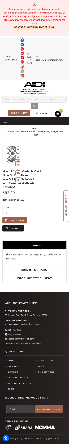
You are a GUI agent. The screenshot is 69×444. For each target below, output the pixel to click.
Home (34, 128)
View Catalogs (11, 58)
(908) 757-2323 (14, 330)
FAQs (41, 366)
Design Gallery (18, 378)
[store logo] (34, 88)
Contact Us (45, 361)
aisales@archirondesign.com (20, 339)
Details (34, 245)
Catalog (12, 372)
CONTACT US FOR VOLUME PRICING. (34, 27)
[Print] (18, 164)
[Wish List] (18, 149)
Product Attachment (34, 278)
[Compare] (18, 157)
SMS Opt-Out (46, 372)
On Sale (12, 366)
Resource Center (19, 383)
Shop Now (19, 113)
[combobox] (34, 99)
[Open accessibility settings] (6, 438)
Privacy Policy (15, 438)
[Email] (18, 173)
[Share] (18, 180)
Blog (10, 389)
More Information (34, 269)
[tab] (34, 245)
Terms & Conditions (32, 438)
